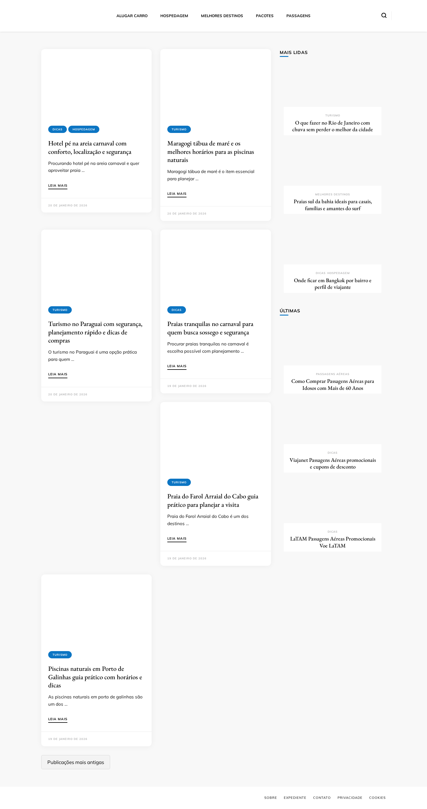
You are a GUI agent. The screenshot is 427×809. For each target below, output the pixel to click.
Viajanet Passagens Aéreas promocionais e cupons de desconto (333, 463)
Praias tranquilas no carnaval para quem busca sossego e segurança (210, 327)
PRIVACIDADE (350, 798)
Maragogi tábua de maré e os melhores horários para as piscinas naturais (210, 151)
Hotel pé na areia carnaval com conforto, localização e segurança (89, 147)
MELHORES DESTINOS (222, 15)
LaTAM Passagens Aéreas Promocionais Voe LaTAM (332, 542)
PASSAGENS (298, 15)
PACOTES (265, 15)
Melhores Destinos (332, 194)
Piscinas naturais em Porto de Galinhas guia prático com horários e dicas (95, 676)
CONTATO (322, 798)
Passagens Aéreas (332, 374)
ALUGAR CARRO (132, 15)
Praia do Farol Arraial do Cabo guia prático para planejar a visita (212, 500)
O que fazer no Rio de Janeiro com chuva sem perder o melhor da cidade (332, 126)
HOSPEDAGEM (174, 15)
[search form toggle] (384, 15)
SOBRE (270, 798)
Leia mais (57, 186)
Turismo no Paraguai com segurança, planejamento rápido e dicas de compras (95, 332)
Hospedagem (84, 129)
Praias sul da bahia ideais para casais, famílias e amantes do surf (333, 205)
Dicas (57, 129)
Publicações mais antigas (75, 762)
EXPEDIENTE (295, 798)
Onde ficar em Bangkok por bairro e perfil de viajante (333, 284)
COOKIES (377, 798)
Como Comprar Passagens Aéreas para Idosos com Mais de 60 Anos (332, 384)
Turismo (179, 129)
